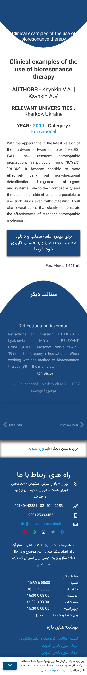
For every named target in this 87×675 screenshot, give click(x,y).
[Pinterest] (25, 532)
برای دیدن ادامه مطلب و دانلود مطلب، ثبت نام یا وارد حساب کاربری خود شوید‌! (43, 243)
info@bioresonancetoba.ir (40, 524)
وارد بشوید (36, 449)
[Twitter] (53, 532)
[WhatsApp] (34, 532)
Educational (43, 132)
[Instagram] (43, 532)
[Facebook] (62, 532)
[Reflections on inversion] (43, 361)
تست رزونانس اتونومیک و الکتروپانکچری (48, 639)
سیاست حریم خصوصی (54, 670)
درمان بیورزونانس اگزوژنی (59, 653)
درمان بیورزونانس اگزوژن (60, 646)
